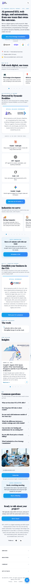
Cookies (20, 581)
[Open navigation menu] (27, 580)
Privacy (10, 581)
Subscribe (15, 475)
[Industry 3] (12, 234)
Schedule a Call (15, 254)
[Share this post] (26, 382)
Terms (15, 581)
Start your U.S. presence (15, 315)
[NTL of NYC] (5, 2)
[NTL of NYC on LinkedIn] (21, 540)
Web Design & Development (12, 78)
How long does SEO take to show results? (12, 409)
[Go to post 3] (16, 387)
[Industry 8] (25, 234)
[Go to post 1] (10, 387)
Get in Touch (15, 518)
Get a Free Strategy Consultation (15, 36)
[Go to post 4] (18, 387)
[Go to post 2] (13, 387)
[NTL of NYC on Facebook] (16, 540)
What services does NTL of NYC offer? (14, 403)
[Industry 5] (17, 234)
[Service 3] (14, 88)
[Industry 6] (20, 234)
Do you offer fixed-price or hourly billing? (12, 435)
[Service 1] (9, 88)
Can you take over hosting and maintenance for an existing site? (12, 429)
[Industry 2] (9, 234)
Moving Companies (9, 220)
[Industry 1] (6, 234)
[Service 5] (20, 88)
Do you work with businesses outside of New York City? (14, 415)
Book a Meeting (15, 496)
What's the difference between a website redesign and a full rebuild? (13, 422)
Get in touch (6, 571)
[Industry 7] (22, 234)
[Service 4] (17, 88)
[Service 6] (22, 88)
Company (5, 564)
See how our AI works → (15, 201)
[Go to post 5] (21, 387)
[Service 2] (12, 88)
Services (4, 550)
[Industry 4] (14, 234)
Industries (5, 557)
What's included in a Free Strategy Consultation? (13, 442)
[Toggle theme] (28, 2)
